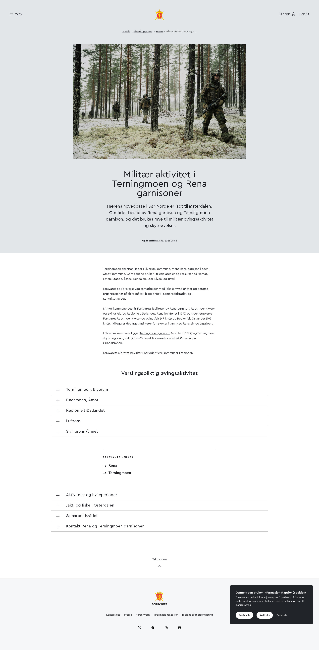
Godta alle (244, 615)
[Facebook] (153, 628)
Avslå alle (265, 615)
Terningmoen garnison (155, 333)
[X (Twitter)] (140, 628)
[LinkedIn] (179, 628)
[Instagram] (166, 628)
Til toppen (159, 559)
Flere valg (281, 615)
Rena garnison (179, 308)
